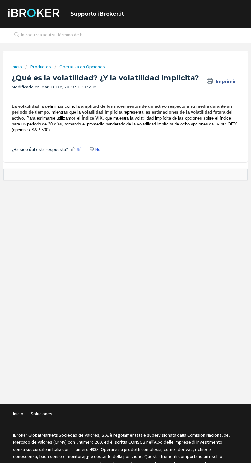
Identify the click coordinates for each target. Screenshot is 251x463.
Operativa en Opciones (82, 66)
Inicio (17, 66)
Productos (40, 66)
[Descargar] (113, 229)
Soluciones (41, 413)
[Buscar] (15, 35)
